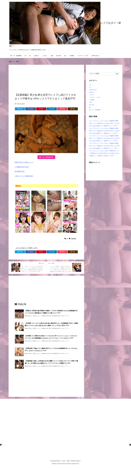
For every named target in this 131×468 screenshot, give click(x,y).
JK (19, 61)
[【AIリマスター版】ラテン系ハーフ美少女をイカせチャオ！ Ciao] (38, 222)
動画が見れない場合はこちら (24, 162)
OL (90, 87)
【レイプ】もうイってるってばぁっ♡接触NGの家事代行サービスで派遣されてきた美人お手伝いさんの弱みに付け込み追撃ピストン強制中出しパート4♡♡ (104, 123)
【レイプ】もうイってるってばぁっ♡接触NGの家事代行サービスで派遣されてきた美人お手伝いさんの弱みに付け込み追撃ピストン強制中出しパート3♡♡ (104, 130)
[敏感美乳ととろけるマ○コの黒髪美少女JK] (38, 200)
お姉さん (91, 92)
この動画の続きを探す (22, 167)
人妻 (90, 102)
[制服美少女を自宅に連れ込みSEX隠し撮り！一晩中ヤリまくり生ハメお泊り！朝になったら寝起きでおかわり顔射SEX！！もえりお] (70, 200)
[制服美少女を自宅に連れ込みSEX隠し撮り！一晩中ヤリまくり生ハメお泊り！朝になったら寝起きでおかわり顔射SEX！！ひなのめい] (70, 222)
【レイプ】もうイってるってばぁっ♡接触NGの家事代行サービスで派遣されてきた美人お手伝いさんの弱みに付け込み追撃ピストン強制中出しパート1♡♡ (104, 145)
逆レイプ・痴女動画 (94, 109)
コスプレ (91, 94)
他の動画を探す (20, 171)
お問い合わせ (93, 89)
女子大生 (91, 104)
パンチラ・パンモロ (94, 97)
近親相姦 (73, 238)
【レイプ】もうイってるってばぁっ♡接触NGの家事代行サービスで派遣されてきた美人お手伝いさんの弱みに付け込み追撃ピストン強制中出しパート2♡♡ (104, 138)
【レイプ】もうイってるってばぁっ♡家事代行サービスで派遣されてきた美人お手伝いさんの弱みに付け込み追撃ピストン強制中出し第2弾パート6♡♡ (104, 153)
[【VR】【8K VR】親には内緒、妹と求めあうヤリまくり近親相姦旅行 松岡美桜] (54, 222)
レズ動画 (91, 99)
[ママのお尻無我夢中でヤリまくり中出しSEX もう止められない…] (54, 200)
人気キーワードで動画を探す (24, 176)
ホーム (12, 61)
